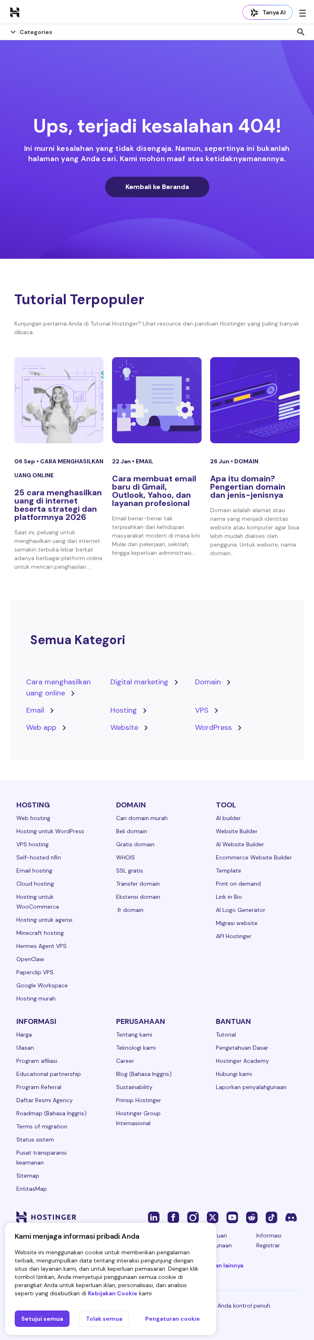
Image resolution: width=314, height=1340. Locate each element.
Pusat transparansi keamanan (41, 1157)
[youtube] (232, 1217)
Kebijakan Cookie (112, 1293)
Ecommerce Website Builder (254, 857)
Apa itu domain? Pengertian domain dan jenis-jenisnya (247, 486)
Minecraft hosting (40, 933)
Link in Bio (229, 896)
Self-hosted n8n (38, 857)
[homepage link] (14, 12)
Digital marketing (139, 682)
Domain (246, 461)
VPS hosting (32, 844)
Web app (41, 727)
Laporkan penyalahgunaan (251, 1087)
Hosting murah (36, 998)
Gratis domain (135, 844)
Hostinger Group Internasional (138, 1118)
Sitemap (27, 1175)
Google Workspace (42, 985)
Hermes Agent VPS (41, 946)
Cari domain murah (142, 818)
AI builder (228, 818)
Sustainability (134, 1087)
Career (125, 1060)
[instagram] (193, 1217)
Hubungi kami (234, 1074)
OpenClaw (30, 959)
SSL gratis (129, 870)
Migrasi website (237, 923)
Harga (24, 1034)
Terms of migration (41, 1126)
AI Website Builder (240, 844)
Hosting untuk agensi (44, 919)
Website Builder (237, 831)
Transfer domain (138, 883)
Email (144, 461)
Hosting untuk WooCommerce (37, 901)
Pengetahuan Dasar (242, 1047)
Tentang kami (134, 1034)
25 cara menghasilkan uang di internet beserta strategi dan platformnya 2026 (58, 504)
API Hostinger (233, 936)
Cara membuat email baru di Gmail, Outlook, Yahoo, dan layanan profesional (154, 490)
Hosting (123, 710)
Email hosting (34, 870)
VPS (202, 710)
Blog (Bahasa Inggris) (144, 1074)
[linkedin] (153, 1217)
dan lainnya (227, 1265)
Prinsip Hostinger (138, 1100)
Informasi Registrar (268, 1240)
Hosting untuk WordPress (50, 831)
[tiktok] (271, 1217)
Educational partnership (48, 1074)
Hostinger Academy (242, 1060)
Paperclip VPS (35, 972)
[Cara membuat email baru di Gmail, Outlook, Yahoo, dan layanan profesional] (157, 400)
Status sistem (35, 1139)
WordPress (213, 727)
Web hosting (33, 818)
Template (228, 870)
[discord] (291, 1217)
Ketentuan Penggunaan (215, 1240)
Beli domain (131, 831)
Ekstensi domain (138, 896)
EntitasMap (31, 1188)
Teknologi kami (136, 1047)
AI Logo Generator (240, 910)
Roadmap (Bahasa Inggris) (51, 1113)
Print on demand (238, 883)
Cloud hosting (35, 883)
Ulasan (25, 1047)
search (301, 32)
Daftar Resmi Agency (44, 1100)
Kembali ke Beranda (157, 186)
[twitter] (212, 1217)
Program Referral (38, 1087)
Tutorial (226, 1034)
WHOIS (125, 857)
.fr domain (130, 910)
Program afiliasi (36, 1060)
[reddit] (251, 1217)
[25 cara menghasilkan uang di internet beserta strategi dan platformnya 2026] (59, 400)
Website (124, 727)
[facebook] (173, 1217)
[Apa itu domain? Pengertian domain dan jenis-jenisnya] (255, 400)
